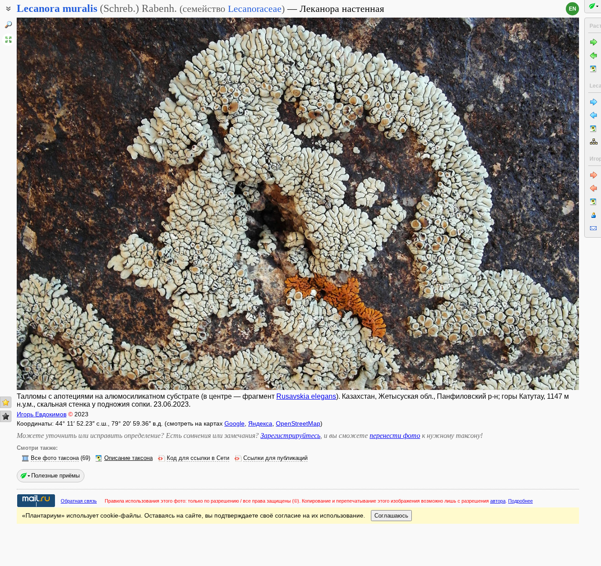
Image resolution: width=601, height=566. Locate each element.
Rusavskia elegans (306, 396)
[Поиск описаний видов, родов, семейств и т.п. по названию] (8, 24)
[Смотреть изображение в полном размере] (8, 39)
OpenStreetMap (298, 423)
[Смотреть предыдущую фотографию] (75, 204)
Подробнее (520, 501)
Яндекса (260, 423)
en (572, 9)
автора (498, 501)
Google (234, 423)
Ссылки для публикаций (275, 458)
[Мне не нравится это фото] (5, 416)
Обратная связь (79, 501)
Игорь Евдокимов (41, 414)
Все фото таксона (55, 458)
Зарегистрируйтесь (290, 435)
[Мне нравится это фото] (5, 402)
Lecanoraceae (255, 8)
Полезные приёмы (55, 475)
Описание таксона (128, 458)
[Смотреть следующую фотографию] (520, 204)
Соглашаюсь (391, 515)
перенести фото (395, 435)
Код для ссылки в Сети (198, 458)
